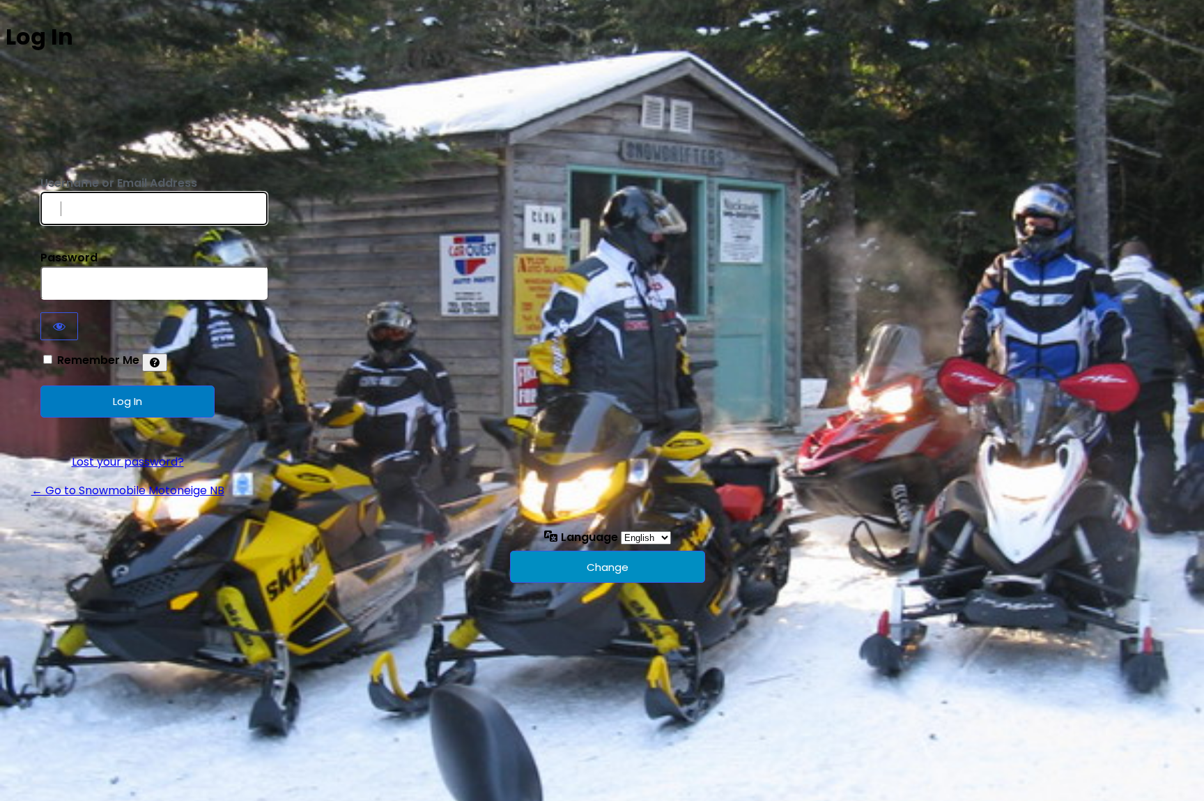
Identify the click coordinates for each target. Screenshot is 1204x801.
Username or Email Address (118, 183)
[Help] (154, 362)
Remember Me (98, 360)
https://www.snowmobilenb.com (127, 143)
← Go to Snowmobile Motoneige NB (127, 490)
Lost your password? (128, 462)
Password (69, 258)
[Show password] (59, 326)
